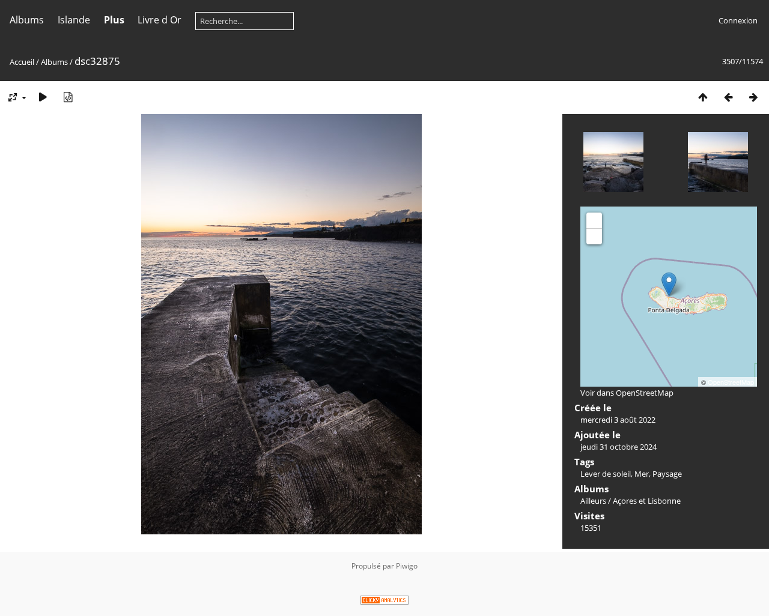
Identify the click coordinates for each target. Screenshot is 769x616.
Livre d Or (159, 19)
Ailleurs (593, 500)
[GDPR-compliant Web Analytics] (384, 602)
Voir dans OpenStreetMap (626, 392)
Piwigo (407, 566)
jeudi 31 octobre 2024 (618, 446)
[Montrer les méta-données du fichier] (68, 97)
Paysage (667, 473)
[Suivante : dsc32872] (753, 97)
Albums (27, 19)
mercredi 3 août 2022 (617, 419)
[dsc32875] (668, 284)
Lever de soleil (605, 473)
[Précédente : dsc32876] (728, 97)
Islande (74, 19)
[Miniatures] (703, 97)
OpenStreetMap (731, 382)
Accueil (22, 61)
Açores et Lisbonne (647, 500)
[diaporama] (42, 97)
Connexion (738, 20)
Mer (641, 473)
